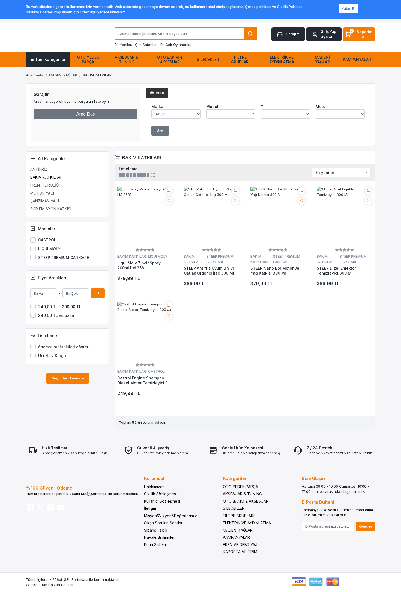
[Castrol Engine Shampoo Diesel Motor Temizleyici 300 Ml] (145, 332)
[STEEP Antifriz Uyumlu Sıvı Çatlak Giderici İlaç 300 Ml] (212, 217)
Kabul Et (348, 8)
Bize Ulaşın (313, 478)
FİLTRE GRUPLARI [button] (240, 59)
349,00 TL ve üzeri (56, 315)
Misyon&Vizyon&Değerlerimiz (170, 515)
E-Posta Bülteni (318, 502)
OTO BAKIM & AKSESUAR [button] (170, 59)
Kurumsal (154, 478)
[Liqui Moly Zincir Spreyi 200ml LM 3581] (145, 217)
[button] (324, 34)
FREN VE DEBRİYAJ (240, 544)
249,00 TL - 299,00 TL (59, 306)
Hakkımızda (154, 486)
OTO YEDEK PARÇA (240, 486)
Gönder (365, 526)
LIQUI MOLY (49, 248)
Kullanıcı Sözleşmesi (162, 501)
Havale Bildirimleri (160, 537)
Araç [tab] (159, 92)
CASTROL (47, 240)
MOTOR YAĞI (42, 193)
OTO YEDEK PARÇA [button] (88, 59)
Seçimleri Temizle (68, 378)
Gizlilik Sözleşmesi (160, 493)
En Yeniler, (123, 44)
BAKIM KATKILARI (45, 177)
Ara (160, 130)
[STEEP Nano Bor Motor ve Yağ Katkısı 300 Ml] (278, 217)
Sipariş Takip (155, 530)
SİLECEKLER (233, 508)
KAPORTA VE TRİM (240, 551)
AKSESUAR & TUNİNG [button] (126, 59)
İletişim (150, 508)
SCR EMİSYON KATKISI (50, 209)
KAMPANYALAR (236, 537)
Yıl (263, 106)
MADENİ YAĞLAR (238, 530)
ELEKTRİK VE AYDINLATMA (247, 522)
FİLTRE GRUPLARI (238, 515)
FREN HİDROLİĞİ (45, 185)
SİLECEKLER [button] (208, 59)
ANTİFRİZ (38, 169)
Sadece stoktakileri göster (63, 346)
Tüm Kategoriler (50, 59)
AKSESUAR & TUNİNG (242, 493)
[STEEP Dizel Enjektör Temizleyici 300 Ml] (344, 217)
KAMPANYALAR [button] (357, 59)
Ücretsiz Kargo (52, 355)
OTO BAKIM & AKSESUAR (245, 501)
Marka (157, 106)
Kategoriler (235, 478)
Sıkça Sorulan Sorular (163, 522)
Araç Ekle (85, 114)
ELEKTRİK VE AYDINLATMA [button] (281, 59)
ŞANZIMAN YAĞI (44, 201)
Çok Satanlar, (146, 44)
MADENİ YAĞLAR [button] (322, 59)
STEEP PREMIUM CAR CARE (63, 257)
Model (212, 106)
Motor (321, 106)
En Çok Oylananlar (176, 44)
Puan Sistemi (155, 544)
